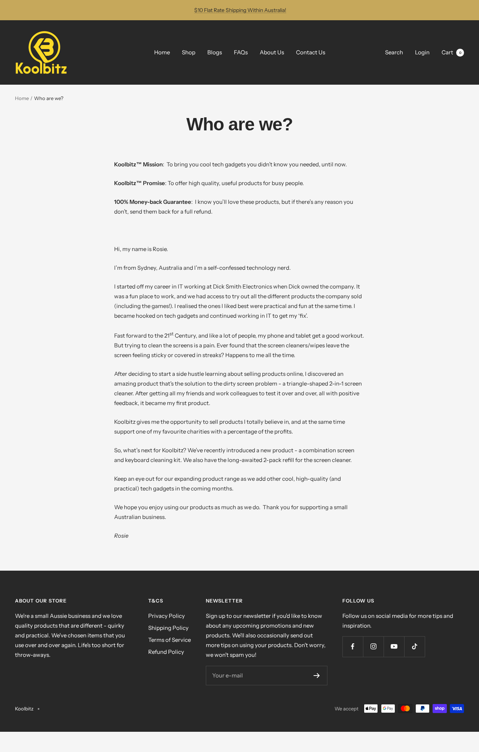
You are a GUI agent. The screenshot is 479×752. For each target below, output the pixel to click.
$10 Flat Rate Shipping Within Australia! (240, 10)
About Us (272, 52)
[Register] (317, 675)
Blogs (214, 52)
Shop (188, 52)
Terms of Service (169, 639)
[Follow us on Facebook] (352, 646)
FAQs (241, 52)
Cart (451, 52)
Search (394, 52)
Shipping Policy (168, 627)
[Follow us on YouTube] (394, 646)
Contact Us (310, 52)
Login (422, 52)
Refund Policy (166, 651)
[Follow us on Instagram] (373, 646)
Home (162, 52)
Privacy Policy (166, 615)
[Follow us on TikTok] (414, 646)
